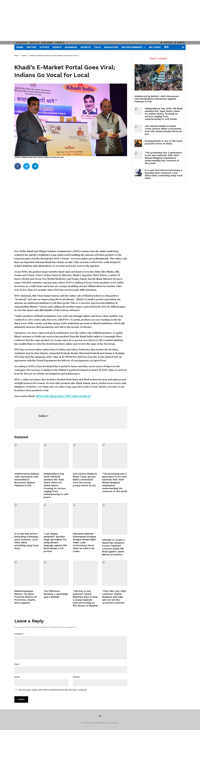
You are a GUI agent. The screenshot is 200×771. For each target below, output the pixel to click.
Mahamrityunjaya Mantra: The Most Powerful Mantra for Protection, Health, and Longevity (25, 597)
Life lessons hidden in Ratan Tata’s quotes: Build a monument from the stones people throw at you (85, 479)
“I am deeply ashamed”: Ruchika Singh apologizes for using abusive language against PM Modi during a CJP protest (55, 542)
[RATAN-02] (85, 455)
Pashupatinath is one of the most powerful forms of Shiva (163, 142)
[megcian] (85, 573)
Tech (97, 47)
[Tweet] (26, 166)
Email (16, 677)
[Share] (17, 166)
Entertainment (132, 47)
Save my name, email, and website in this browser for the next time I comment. (52, 690)
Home (19, 47)
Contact (59, 43)
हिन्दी (166, 47)
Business (71, 47)
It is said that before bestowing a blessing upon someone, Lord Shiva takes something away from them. (26, 541)
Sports (85, 47)
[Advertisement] (88, 20)
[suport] (114, 518)
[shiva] (26, 573)
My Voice (155, 47)
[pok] (26, 455)
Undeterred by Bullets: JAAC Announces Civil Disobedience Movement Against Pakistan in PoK (26, 479)
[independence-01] (56, 455)
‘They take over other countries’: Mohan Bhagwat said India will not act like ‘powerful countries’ (114, 597)
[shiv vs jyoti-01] (56, 573)
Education (111, 47)
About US (34, 43)
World (57, 47)
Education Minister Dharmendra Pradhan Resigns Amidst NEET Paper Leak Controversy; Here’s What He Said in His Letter (84, 542)
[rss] (114, 573)
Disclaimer (47, 43)
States (44, 47)
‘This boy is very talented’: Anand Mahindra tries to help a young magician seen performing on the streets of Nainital (85, 598)
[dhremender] (85, 515)
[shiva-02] (26, 515)
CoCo (42, 416)
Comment (19, 634)
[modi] (56, 515)
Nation (31, 47)
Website (76, 677)
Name (16, 664)
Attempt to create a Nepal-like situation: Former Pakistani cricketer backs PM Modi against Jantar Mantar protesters (113, 547)
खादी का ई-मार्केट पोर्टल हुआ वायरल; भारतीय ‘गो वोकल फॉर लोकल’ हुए (63, 396)
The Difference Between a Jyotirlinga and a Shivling (56, 594)
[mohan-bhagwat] (114, 455)
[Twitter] (100, 716)
